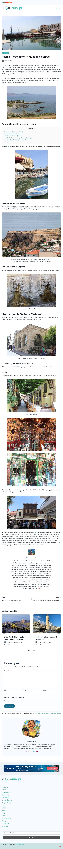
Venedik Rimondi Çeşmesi (13, 136)
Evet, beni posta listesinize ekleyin (14, 697)
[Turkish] (11, 2)
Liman (7, 142)
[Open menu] (59, 8)
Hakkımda (5, 787)
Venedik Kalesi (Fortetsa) (13, 134)
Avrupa (4, 810)
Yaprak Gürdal (8, 60)
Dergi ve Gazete (7, 803)
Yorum (6, 671)
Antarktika (5, 826)
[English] (5, 2)
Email (25, 690)
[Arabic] (3, 2)
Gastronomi (5, 795)
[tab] (28, 650)
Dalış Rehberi (6, 792)
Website (45, 690)
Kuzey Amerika (6, 818)
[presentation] (16, 623)
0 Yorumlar (7, 644)
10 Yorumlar (38, 644)
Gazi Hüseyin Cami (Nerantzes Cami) (16, 140)
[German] (7, 2)
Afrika (3, 815)
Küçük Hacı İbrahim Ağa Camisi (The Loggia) (19, 138)
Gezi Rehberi (20, 844)
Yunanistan (5, 53)
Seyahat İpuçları (7, 800)
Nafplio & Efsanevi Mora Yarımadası (13, 599)
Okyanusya (5, 823)
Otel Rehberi (6, 797)
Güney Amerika (6, 821)
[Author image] (3, 61)
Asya (3, 813)
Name (6, 690)
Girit (7, 146)
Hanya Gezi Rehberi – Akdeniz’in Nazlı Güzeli (47, 599)
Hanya (36, 532)
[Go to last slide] (4, 631)
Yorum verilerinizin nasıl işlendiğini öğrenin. (48, 713)
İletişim (4, 790)
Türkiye (4, 808)
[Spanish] (9, 2)
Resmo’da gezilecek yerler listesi (13, 132)
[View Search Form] (55, 8)
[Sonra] (58, 631)
